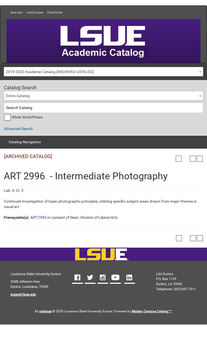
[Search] (198, 107)
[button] (77, 278)
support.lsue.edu (23, 294)
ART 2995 (38, 217)
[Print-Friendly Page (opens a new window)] (193, 159)
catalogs (45, 311)
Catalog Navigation (25, 142)
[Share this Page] (186, 159)
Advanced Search (18, 129)
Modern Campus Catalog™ (152, 311)
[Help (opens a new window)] (200, 159)
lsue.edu (17, 12)
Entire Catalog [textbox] (18, 96)
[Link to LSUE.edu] (103, 40)
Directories (55, 12)
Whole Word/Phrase (27, 117)
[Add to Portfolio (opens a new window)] (179, 159)
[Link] (101, 255)
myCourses (35, 12)
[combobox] (103, 71)
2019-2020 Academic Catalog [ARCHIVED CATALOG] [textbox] (50, 72)
